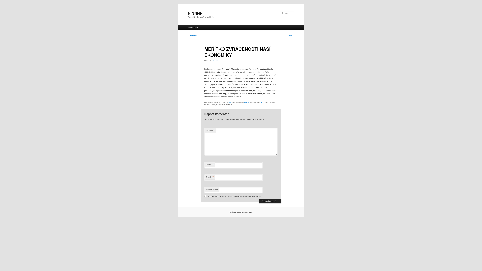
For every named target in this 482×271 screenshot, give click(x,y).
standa (246, 102)
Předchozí (192, 36)
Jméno (210, 165)
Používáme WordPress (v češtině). (241, 212)
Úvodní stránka (193, 27)
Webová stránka (212, 189)
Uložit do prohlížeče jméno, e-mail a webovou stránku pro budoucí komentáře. (234, 196)
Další (291, 36)
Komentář (210, 130)
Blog (229, 102)
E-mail (210, 177)
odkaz (262, 102)
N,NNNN (195, 13)
